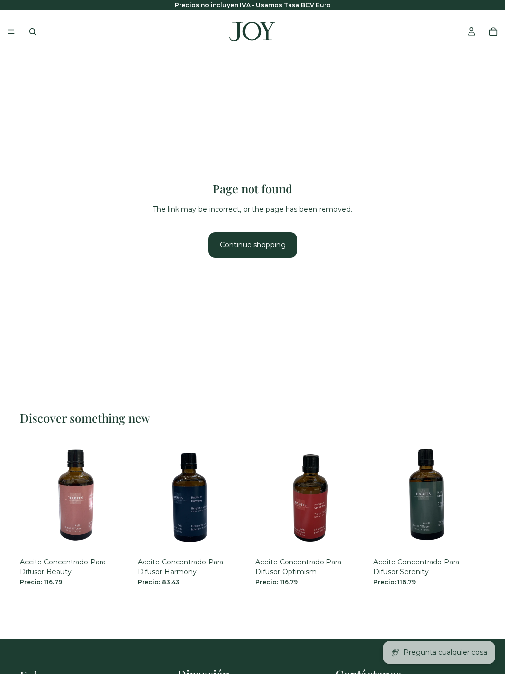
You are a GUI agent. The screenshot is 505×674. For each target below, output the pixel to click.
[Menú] (11, 31)
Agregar (124, 537)
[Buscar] (32, 31)
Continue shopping (253, 244)
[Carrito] (493, 31)
